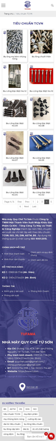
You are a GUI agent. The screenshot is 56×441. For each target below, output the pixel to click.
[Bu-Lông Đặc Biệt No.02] (41, 177)
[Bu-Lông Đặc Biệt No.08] (41, 108)
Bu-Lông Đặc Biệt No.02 (41, 193)
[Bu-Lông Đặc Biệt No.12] (15, 76)
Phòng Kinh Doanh (40, 291)
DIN (27, 409)
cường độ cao (34, 419)
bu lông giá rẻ (23, 434)
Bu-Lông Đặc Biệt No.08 (41, 124)
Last (34, 206)
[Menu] (3, 5)
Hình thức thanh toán (14, 254)
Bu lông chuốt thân (41, 57)
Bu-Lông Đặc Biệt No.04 (15, 193)
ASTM (13, 409)
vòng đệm (8, 434)
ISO (35, 409)
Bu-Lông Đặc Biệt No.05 (41, 159)
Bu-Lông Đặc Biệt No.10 (41, 91)
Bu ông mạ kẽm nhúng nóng (14, 58)
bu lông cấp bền (12, 429)
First (20, 202)
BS (5, 409)
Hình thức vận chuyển (14, 259)
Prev (27, 202)
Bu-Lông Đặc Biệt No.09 (15, 124)
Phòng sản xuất (11, 295)
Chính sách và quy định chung (42, 253)
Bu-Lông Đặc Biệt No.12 (14, 91)
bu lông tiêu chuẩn (33, 424)
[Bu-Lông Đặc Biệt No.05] (41, 143)
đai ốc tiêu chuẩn (12, 424)
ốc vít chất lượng (40, 429)
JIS (20, 409)
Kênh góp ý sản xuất (14, 291)
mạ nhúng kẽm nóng (14, 419)
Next (26, 206)
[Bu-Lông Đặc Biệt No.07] (15, 143)
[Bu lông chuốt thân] (41, 41)
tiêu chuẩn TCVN (12, 414)
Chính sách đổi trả (39, 260)
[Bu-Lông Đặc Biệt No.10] (41, 76)
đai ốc (26, 429)
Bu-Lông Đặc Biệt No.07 (15, 159)
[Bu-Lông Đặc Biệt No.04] (15, 177)
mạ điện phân (31, 414)
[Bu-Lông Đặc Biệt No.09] (15, 108)
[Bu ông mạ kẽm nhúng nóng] (15, 41)
